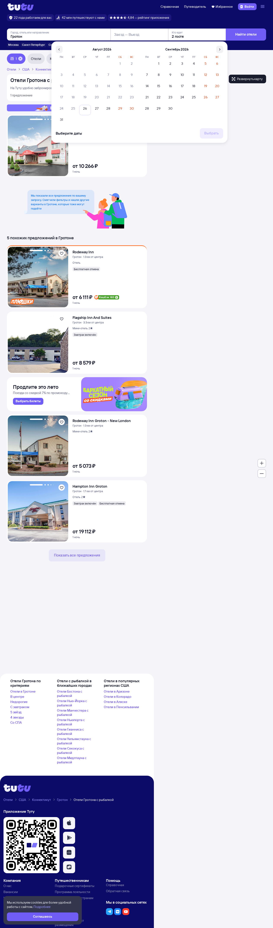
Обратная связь (117, 891)
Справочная (170, 7)
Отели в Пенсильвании (121, 707)
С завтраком (19, 707)
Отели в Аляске (115, 702)
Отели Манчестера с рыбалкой (72, 712)
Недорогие (19, 702)
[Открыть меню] (263, 6)
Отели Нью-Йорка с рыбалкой (72, 703)
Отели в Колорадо (117, 697)
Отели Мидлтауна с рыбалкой (72, 760)
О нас (7, 886)
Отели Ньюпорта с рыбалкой (71, 722)
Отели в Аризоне (117, 691)
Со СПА (16, 722)
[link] (28, 401)
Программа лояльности (72, 892)
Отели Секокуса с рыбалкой (70, 750)
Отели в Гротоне (23, 691)
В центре (17, 697)
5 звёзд (16, 712)
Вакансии (10, 892)
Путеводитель (195, 7)
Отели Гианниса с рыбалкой (70, 731)
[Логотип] (20, 7)
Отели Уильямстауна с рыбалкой (74, 741)
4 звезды (17, 717)
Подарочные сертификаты (74, 886)
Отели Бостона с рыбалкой (69, 693)
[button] (69, 823)
